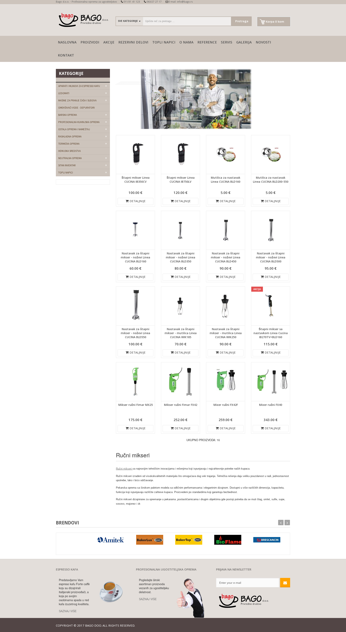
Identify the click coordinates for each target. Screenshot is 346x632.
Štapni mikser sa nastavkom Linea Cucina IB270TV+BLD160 (270, 334)
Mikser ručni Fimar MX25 (135, 405)
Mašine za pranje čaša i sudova (77, 100)
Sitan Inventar (67, 165)
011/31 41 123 (132, 2)
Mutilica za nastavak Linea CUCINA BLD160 (225, 180)
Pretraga (241, 21)
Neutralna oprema (70, 158)
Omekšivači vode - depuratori (76, 107)
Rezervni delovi (133, 43)
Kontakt (66, 56)
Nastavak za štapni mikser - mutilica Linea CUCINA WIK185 (181, 334)
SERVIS (226, 43)
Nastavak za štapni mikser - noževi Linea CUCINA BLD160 (135, 258)
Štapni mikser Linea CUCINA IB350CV (136, 180)
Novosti (263, 43)
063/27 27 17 (154, 2)
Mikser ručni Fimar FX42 (180, 405)
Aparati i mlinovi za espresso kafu (79, 86)
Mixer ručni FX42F (225, 405)
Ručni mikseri (124, 468)
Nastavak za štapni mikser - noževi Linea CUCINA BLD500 (270, 258)
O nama (186, 43)
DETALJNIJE (138, 201)
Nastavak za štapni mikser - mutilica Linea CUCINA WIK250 (226, 334)
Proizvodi (89, 43)
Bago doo (93, 626)
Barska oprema (67, 115)
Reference (207, 43)
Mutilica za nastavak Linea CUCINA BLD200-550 (270, 180)
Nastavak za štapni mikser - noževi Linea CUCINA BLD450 (225, 258)
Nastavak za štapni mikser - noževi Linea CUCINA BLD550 (135, 334)
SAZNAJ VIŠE (67, 611)
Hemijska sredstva (69, 151)
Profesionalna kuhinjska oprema (79, 122)
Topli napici (163, 43)
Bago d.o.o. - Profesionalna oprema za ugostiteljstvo (86, 2)
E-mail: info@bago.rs (181, 2)
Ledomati (63, 93)
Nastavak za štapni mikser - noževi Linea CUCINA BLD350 (180, 258)
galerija (244, 43)
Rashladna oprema (69, 136)
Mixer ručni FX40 (270, 405)
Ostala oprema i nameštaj (74, 129)
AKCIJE (108, 43)
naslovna (67, 43)
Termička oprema (68, 143)
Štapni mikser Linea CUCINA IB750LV (181, 180)
